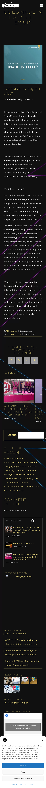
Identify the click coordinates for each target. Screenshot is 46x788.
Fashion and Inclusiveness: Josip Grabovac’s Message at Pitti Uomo (26, 530)
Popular (13, 520)
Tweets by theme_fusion (16, 703)
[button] (42, 740)
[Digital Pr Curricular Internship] (16, 689)
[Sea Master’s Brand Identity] (33, 680)
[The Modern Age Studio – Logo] (10, 3)
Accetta (23, 765)
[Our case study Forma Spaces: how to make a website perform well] (25, 680)
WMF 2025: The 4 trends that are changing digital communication (18, 411)
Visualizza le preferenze (23, 778)
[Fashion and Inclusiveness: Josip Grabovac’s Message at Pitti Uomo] (8, 528)
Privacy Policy (28, 784)
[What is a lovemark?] (8, 544)
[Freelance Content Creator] (8, 680)
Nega (23, 772)
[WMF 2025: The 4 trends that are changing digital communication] (8, 555)
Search (13, 435)
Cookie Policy (17, 784)
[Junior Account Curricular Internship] (8, 689)
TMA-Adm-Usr (12, 331)
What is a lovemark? (14, 459)
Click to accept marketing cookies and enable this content (23, 726)
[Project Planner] (16, 680)
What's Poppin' (16, 334)
